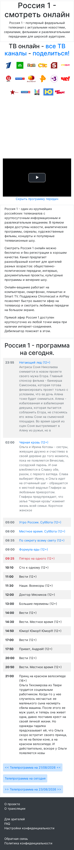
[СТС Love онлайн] (65, 65)
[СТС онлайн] (43, 65)
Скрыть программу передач (37, 199)
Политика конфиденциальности (28, 843)
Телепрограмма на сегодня (25, 778)
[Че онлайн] (65, 78)
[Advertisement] (37, 129)
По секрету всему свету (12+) (42, 540)
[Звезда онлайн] (14, 92)
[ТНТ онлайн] (31, 65)
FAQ (7, 823)
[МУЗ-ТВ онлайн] (37, 92)
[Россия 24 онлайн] (26, 92)
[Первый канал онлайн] (8, 65)
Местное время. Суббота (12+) (42, 531)
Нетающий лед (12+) (34, 362)
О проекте (12, 804)
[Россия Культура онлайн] (20, 78)
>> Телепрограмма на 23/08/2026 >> (33, 789)
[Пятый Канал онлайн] (54, 65)
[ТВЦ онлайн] (8, 78)
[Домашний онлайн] (31, 78)
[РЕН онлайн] (43, 78)
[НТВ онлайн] (20, 65)
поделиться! (51, 53)
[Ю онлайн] (48, 92)
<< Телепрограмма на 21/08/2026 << (33, 767)
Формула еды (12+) (33, 549)
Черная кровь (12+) (33, 442)
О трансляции (14, 808)
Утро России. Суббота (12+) (40, 522)
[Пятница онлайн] (60, 92)
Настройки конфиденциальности (29, 828)
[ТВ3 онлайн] (54, 78)
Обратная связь (16, 839)
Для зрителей (14, 819)
